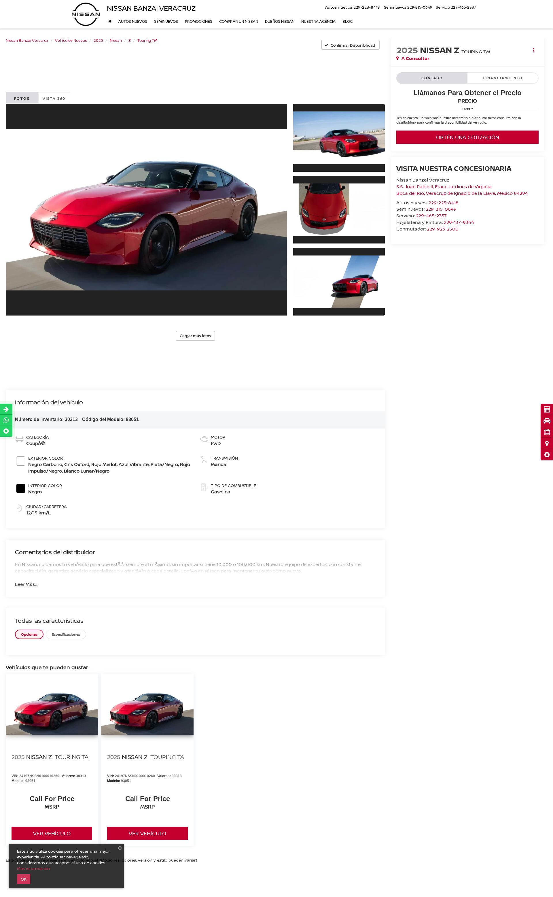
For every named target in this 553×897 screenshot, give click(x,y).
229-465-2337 (431, 215)
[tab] (29, 634)
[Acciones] (534, 50)
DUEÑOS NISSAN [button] (279, 21)
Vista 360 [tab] (54, 98)
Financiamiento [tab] (503, 77)
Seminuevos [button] (166, 21)
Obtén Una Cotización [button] (467, 137)
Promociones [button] (198, 21)
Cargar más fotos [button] (195, 335)
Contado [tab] (432, 77)
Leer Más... (26, 584)
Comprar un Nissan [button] (238, 21)
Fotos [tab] (22, 98)
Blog (347, 21)
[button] (547, 454)
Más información (33, 868)
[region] (467, 122)
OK (23, 879)
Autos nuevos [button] (132, 21)
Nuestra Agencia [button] (318, 21)
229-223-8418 (444, 202)
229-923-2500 (443, 229)
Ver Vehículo (52, 833)
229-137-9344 (459, 222)
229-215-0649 (441, 209)
